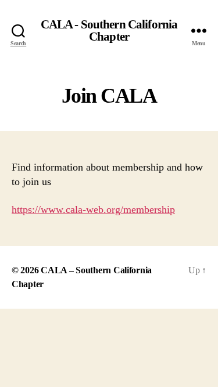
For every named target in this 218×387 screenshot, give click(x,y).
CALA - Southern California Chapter (109, 31)
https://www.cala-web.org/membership (93, 209)
